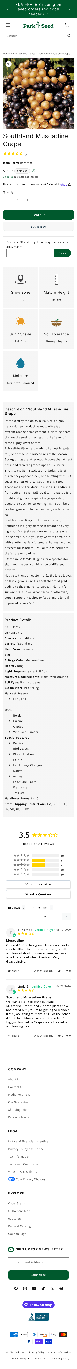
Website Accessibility (22, 1172)
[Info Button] (33, 171)
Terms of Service (39, 1358)
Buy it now (39, 227)
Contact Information (59, 1352)
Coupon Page (17, 1234)
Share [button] (15, 971)
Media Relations (19, 1094)
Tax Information (19, 1156)
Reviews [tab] (14, 908)
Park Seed (20, 1352)
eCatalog (14, 1218)
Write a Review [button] (40, 884)
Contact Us (16, 1087)
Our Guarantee (18, 1102)
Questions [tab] (40, 908)
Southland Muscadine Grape (54, 53)
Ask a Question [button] (40, 894)
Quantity (8, 192)
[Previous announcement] (7, 9)
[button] (8, 24)
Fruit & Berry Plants (24, 53)
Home (6, 53)
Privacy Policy (36, 1352)
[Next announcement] (69, 9)
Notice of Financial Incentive (28, 1141)
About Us (14, 1079)
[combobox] (38, 36)
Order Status (17, 1203)
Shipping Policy (60, 1358)
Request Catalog (19, 1226)
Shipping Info (17, 1110)
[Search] (69, 35)
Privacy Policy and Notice (26, 1149)
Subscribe (38, 1275)
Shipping (8, 176)
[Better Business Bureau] (38, 1317)
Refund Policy (19, 1358)
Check (62, 253)
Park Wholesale (18, 1117)
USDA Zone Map (19, 1211)
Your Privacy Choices (30, 1179)
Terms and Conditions (23, 1164)
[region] (38, 9)
